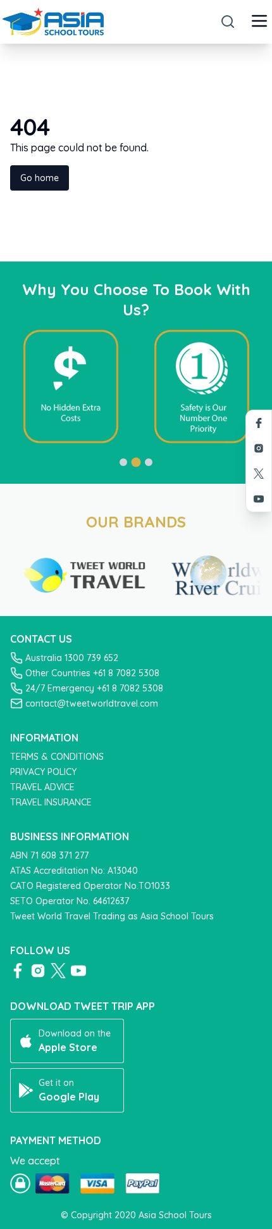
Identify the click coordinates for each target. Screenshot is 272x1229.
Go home (39, 178)
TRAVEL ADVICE (42, 787)
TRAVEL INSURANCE (51, 802)
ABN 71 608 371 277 (49, 855)
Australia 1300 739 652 (71, 658)
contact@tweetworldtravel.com (91, 703)
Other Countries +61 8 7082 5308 (92, 673)
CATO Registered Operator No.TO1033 (90, 886)
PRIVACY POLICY (43, 772)
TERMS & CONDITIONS (57, 756)
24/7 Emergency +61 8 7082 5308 (94, 688)
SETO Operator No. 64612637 (69, 901)
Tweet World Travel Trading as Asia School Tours (112, 916)
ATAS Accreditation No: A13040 (74, 870)
